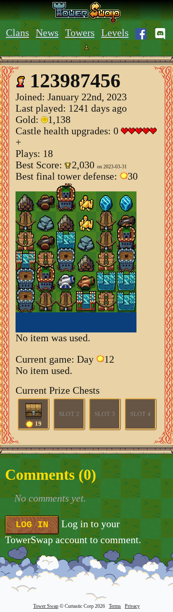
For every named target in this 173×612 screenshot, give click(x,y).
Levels (114, 32)
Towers (79, 32)
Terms (115, 606)
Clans (17, 32)
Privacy (132, 606)
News (47, 32)
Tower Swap (45, 606)
